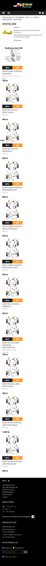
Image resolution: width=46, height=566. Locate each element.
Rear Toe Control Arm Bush (10, 305)
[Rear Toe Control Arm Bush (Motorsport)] (12, 326)
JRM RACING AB (8, 17)
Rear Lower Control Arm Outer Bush (12, 227)
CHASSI (36, 17)
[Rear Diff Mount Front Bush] (12, 93)
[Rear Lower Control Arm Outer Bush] (12, 209)
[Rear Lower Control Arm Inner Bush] (12, 171)
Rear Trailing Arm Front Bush (10, 385)
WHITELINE (18, 19)
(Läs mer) (17, 40)
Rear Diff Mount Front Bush (10, 111)
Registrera (8, 548)
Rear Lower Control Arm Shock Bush (12, 266)
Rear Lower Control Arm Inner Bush (12, 188)
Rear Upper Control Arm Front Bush (12, 423)
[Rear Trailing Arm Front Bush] (12, 367)
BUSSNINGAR (7, 19)
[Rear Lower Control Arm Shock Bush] (12, 248)
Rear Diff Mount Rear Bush (10, 150)
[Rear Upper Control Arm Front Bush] (12, 406)
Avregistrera (19, 548)
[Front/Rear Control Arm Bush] (12, 54)
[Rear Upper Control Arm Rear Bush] (12, 445)
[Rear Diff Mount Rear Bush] (12, 132)
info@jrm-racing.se (14, 534)
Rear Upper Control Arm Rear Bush (12, 462)
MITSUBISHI (20, 17)
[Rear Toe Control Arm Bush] (12, 287)
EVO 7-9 (28, 17)
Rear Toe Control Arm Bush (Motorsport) (10, 345)
